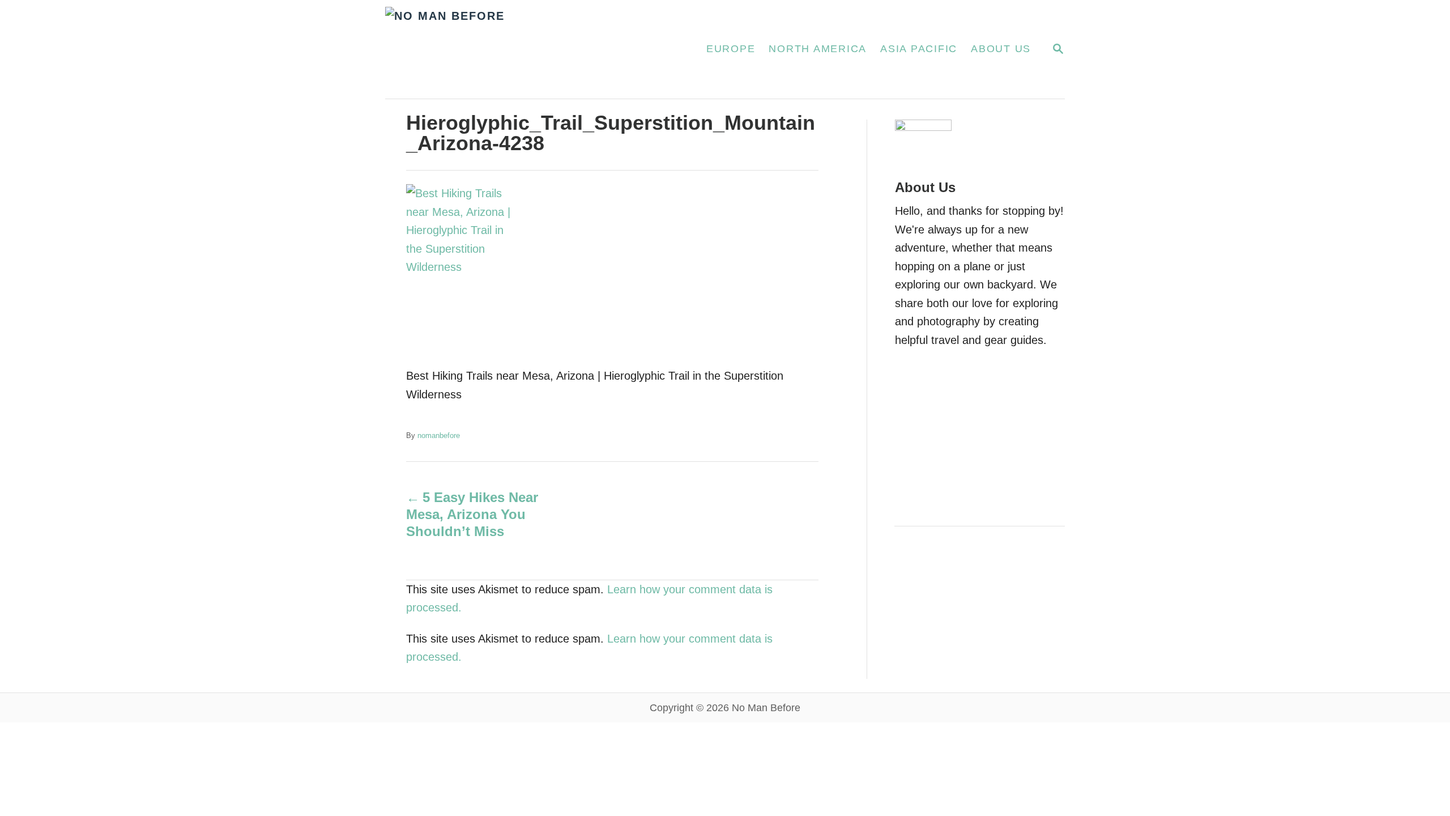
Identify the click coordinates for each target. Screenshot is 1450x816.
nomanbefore (438, 435)
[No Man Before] (532, 49)
